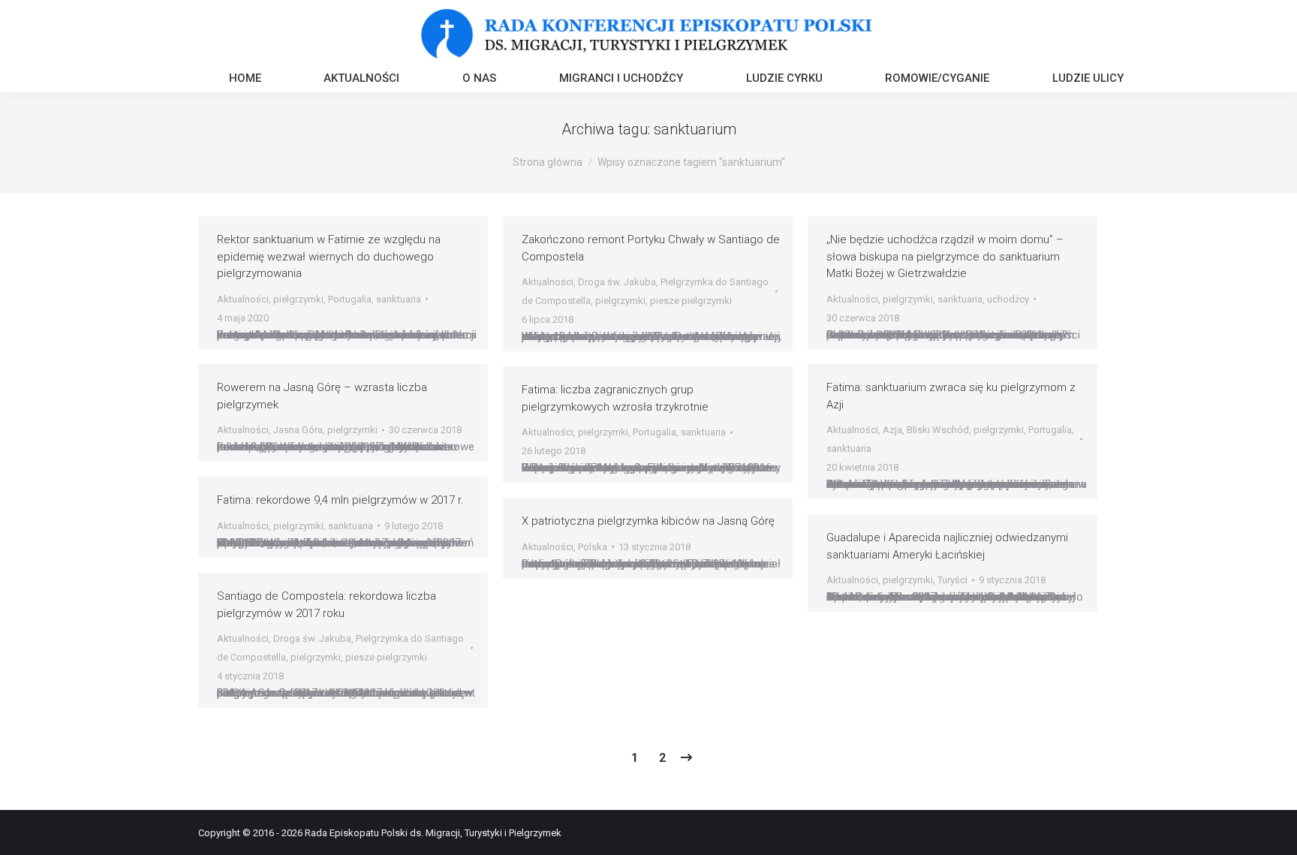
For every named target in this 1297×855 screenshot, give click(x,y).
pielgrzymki (298, 299)
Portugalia (350, 299)
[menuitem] (245, 80)
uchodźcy (1008, 299)
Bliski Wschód (938, 429)
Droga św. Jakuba (617, 282)
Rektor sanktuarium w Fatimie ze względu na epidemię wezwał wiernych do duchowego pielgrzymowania (329, 256)
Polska (592, 546)
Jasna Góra (298, 429)
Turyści (952, 580)
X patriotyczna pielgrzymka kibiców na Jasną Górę (648, 521)
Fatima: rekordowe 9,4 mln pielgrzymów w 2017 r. (340, 500)
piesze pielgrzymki (691, 300)
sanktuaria (398, 299)
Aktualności (243, 299)
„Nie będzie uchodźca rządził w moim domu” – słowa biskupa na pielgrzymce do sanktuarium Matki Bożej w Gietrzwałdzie (945, 256)
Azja (892, 429)
